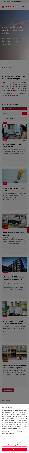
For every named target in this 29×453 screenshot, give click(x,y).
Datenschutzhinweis (10, 433)
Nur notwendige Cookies (14, 445)
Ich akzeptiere (14, 449)
